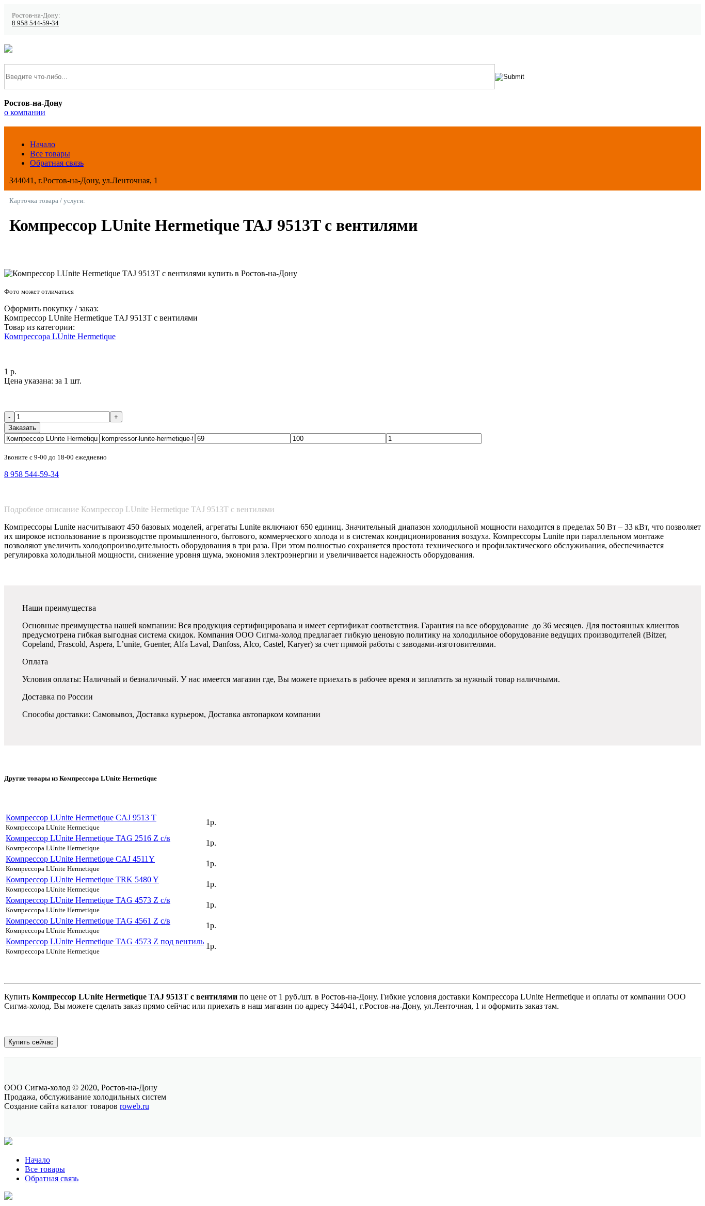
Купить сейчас (31, 1042)
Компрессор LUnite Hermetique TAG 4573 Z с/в (88, 900)
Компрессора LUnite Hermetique (60, 336)
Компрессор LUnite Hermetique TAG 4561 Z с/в (88, 920)
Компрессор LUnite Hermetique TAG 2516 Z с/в (88, 838)
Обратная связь (57, 162)
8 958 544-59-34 (35, 23)
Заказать (22, 428)
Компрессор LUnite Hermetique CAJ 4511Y (80, 858)
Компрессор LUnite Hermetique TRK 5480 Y (82, 879)
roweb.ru (134, 1106)
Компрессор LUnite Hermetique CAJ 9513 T (81, 817)
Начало (42, 144)
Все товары (50, 153)
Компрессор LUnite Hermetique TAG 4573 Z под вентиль (105, 941)
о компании (24, 112)
